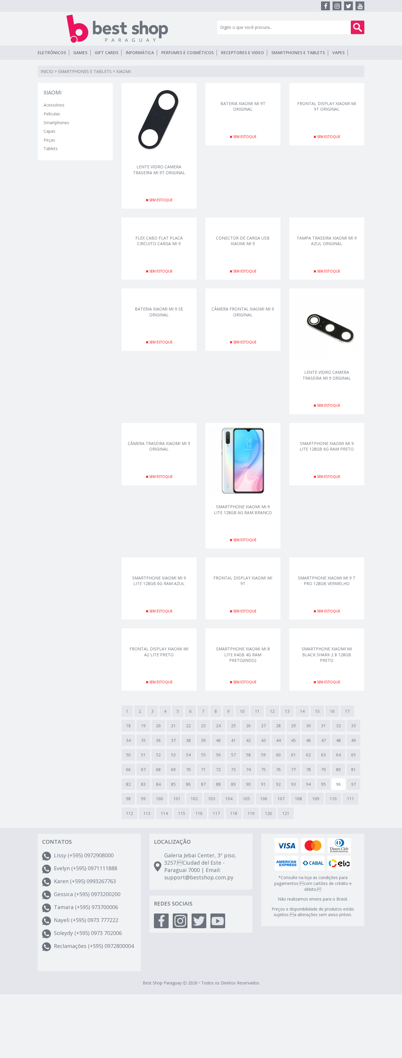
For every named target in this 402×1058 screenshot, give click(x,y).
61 (293, 755)
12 (272, 711)
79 (323, 769)
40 (218, 740)
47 (323, 740)
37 (173, 740)
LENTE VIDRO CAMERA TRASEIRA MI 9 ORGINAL (327, 375)
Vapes (338, 52)
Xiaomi (123, 71)
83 (143, 784)
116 (198, 813)
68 (158, 769)
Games (80, 52)
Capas (49, 131)
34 (128, 740)
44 (278, 740)
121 (285, 813)
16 (332, 711)
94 (308, 784)
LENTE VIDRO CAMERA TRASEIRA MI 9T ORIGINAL (159, 169)
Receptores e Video (242, 52)
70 (188, 769)
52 (158, 755)
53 (173, 755)
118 (233, 813)
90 (248, 784)
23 (203, 725)
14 (302, 711)
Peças (49, 140)
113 (146, 813)
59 (263, 755)
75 (263, 769)
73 (233, 769)
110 (333, 798)
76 (278, 769)
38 (188, 740)
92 (278, 784)
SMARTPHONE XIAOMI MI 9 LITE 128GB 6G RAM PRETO (327, 446)
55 (203, 755)
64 (338, 755)
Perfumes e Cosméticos (187, 52)
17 (347, 711)
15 (317, 711)
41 (233, 740)
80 (338, 769)
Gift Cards (106, 52)
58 (248, 755)
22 (188, 725)
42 (248, 740)
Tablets (51, 148)
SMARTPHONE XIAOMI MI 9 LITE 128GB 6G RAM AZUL (159, 581)
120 (268, 813)
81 (353, 769)
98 (128, 798)
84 (158, 784)
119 (251, 813)
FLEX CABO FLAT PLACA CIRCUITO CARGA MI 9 (159, 241)
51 (143, 755)
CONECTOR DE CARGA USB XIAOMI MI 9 (243, 241)
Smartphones (56, 122)
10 (242, 711)
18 (128, 725)
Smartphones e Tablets (298, 52)
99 (143, 798)
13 (287, 711)
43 (263, 740)
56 (218, 755)
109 (315, 798)
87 (203, 784)
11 (257, 711)
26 (248, 725)
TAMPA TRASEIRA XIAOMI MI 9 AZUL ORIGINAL (327, 241)
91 (263, 784)
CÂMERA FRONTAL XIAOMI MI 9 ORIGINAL (243, 312)
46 (308, 740)
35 (143, 740)
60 (278, 755)
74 (248, 769)
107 (281, 798)
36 (158, 740)
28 (278, 725)
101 (176, 798)
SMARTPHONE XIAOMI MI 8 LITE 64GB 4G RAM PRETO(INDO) (243, 654)
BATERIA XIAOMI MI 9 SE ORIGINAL (159, 312)
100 (159, 798)
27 (263, 725)
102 (194, 798)
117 (216, 813)
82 (128, 784)
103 (211, 798)
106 (263, 798)
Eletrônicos (52, 52)
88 (218, 784)
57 (233, 755)
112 (129, 813)
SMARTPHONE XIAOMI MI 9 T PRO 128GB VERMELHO (327, 581)
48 (338, 740)
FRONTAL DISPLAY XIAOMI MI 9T (242, 581)
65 (353, 755)
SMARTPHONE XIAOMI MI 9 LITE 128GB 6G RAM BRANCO (243, 509)
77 (293, 769)
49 (353, 740)
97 (353, 784)
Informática (140, 52)
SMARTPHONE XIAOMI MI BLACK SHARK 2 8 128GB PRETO (327, 654)
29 (293, 725)
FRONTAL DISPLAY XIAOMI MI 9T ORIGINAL (326, 106)
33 (353, 725)
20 (158, 725)
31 (323, 725)
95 (323, 784)
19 (143, 725)
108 (298, 798)
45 (293, 740)
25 (233, 725)
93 (293, 784)
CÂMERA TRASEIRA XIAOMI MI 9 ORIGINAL (159, 446)
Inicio (47, 71)
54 (188, 755)
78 (308, 769)
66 (128, 769)
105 (246, 798)
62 (308, 755)
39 (203, 740)
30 (308, 725)
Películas (52, 114)
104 (228, 798)
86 (188, 784)
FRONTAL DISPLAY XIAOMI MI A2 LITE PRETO (158, 651)
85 (173, 784)
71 (203, 769)
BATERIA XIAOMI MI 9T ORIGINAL (242, 106)
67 (143, 769)
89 (233, 784)
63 (323, 755)
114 (164, 813)
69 (173, 769)
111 (350, 798)
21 (173, 725)
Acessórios (54, 105)
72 (218, 769)
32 (338, 725)
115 (181, 813)
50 (128, 755)
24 (218, 725)
